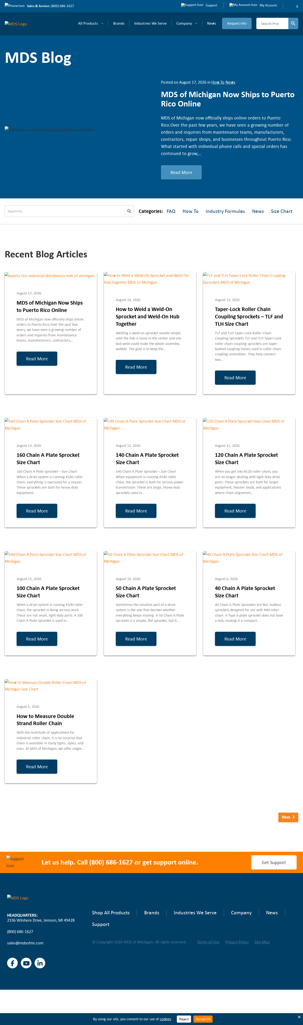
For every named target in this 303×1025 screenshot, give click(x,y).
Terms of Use (208, 942)
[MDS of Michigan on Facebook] (12, 963)
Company (184, 23)
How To (217, 82)
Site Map (262, 942)
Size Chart (281, 211)
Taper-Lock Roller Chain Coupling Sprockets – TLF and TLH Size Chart (249, 316)
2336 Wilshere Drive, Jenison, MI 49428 (41, 920)
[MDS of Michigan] (18, 23)
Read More (181, 172)
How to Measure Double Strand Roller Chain (45, 720)
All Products (88, 23)
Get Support (274, 862)
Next (287, 817)
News (211, 23)
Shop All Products (111, 912)
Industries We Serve (150, 23)
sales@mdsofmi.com (25, 943)
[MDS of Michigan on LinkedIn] (40, 963)
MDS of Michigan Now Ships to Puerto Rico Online (50, 306)
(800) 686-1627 (62, 6)
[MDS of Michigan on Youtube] (26, 963)
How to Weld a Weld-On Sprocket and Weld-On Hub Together (147, 316)
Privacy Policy (237, 942)
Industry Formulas (225, 211)
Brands (119, 23)
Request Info (236, 23)
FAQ (171, 211)
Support (100, 924)
